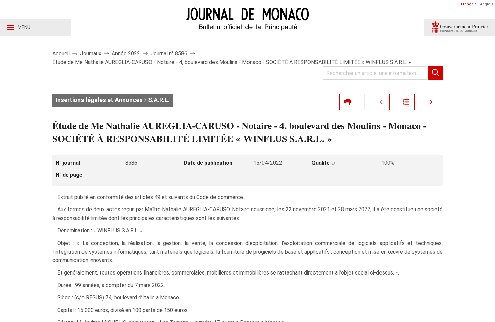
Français (469, 4)
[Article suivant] (431, 102)
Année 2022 (126, 53)
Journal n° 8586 (170, 53)
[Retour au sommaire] (406, 102)
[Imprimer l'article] (347, 102)
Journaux (91, 53)
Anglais (486, 4)
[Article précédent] (381, 102)
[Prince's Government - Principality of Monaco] (459, 27)
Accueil (61, 53)
